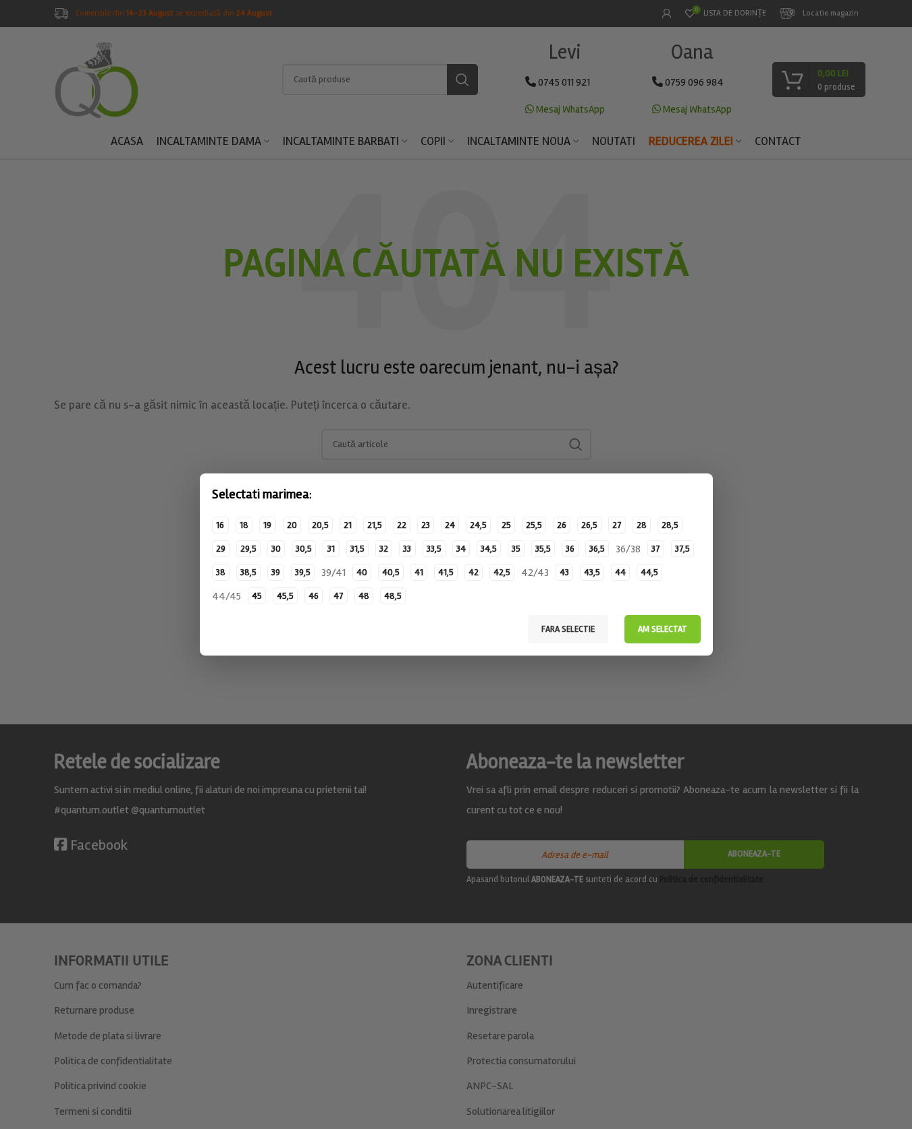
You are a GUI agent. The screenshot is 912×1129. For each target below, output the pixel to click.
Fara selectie (568, 629)
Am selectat (662, 629)
